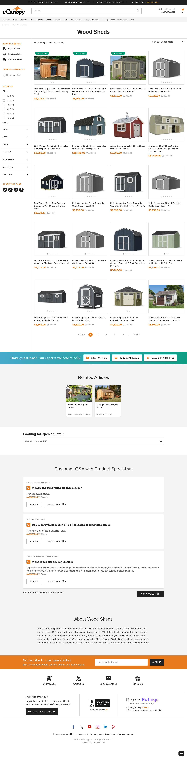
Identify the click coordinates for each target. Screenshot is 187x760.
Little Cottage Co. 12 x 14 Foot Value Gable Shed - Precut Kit (89, 261)
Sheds (66, 20)
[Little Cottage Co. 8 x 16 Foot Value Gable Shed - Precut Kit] (166, 67)
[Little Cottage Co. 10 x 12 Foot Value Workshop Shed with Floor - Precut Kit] (52, 239)
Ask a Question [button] (150, 594)
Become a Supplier (41, 712)
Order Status (122, 20)
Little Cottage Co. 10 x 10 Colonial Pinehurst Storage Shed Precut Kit (164, 318)
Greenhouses (76, 20)
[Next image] (66, 68)
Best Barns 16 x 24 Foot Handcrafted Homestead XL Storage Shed (89, 147)
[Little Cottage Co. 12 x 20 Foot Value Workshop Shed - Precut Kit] (52, 296)
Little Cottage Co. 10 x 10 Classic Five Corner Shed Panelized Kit (127, 90)
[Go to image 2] (53, 82)
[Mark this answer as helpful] (57, 504)
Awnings (23, 20)
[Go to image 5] (93, 82)
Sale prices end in (144, 2)
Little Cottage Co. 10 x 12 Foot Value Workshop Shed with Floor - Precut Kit (51, 261)
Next (135, 334)
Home (5, 25)
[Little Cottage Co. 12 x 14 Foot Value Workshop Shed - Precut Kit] (52, 125)
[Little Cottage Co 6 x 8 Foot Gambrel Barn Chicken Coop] (90, 296)
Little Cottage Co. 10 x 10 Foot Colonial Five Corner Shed (124, 318)
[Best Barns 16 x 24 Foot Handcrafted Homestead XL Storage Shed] (90, 125)
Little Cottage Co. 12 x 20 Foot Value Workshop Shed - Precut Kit (51, 318)
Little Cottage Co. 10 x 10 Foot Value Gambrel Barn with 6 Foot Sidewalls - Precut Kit (127, 263)
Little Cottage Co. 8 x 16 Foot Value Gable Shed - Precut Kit (164, 90)
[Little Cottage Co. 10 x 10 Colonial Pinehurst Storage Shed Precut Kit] (166, 296)
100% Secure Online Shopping (110, 2)
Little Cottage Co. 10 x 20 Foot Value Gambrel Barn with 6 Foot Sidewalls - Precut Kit (89, 91)
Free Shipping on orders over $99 (43, 2)
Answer (34, 504)
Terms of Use (87, 742)
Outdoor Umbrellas (53, 20)
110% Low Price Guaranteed (77, 2)
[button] (127, 357)
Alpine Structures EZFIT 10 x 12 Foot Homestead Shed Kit (127, 147)
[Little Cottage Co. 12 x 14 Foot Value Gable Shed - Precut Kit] (90, 239)
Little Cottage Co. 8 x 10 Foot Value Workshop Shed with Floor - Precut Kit (127, 204)
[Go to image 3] (89, 82)
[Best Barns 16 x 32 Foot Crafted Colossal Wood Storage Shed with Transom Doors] (166, 125)
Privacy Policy (99, 742)
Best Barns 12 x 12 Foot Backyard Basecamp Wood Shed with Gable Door (49, 206)
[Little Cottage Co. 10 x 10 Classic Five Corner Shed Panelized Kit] (128, 67)
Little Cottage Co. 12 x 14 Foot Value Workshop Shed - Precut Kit (51, 147)
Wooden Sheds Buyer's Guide (102, 639)
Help (132, 20)
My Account (110, 20)
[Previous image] (37, 68)
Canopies (6, 20)
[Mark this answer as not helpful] (63, 504)
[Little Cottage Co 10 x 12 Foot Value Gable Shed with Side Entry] (166, 239)
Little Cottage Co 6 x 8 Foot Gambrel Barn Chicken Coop (89, 318)
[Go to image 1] (51, 82)
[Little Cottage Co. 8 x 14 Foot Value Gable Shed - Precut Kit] (90, 182)
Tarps (31, 20)
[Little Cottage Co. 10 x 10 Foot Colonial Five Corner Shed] (128, 296)
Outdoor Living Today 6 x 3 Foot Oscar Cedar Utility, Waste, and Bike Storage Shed (52, 91)
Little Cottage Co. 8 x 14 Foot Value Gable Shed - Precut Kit (88, 204)
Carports (40, 20)
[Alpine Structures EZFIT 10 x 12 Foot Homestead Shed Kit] (128, 125)
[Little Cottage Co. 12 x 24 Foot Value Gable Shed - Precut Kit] (166, 182)
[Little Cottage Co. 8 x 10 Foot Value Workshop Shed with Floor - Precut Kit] (128, 182)
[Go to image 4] (91, 82)
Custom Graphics (91, 20)
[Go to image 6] (171, 82)
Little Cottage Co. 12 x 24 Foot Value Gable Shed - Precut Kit (165, 204)
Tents (15, 20)
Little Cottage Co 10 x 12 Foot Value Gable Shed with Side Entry (165, 261)
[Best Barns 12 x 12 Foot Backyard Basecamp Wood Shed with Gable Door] (52, 182)
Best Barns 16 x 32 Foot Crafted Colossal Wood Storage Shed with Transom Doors (163, 148)
